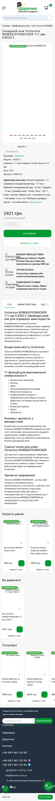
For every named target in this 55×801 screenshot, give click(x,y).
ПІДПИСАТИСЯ (43, 721)
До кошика (45, 797)
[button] (11, 135)
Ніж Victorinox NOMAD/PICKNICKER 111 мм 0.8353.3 (12, 617)
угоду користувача (23, 725)
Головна (6, 26)
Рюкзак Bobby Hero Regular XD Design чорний (34, 682)
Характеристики (27, 304)
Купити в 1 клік (29, 243)
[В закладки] (22, 523)
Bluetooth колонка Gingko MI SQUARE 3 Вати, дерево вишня (39, 551)
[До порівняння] (22, 528)
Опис (9, 304)
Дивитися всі (36, 202)
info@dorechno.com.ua (16, 775)
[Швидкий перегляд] (22, 533)
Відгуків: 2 (22, 146)
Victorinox (19, 156)
